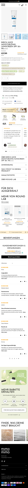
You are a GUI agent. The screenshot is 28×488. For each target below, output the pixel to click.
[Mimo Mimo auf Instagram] (2, 461)
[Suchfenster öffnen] (19, 4)
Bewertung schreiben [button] (14, 257)
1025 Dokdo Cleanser (19, 218)
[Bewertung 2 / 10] (8, 151)
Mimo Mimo (12, 476)
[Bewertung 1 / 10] (6, 151)
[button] (20, 281)
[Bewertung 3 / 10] (9, 151)
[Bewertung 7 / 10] (17, 151)
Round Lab (3, 50)
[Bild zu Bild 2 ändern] (11, 37)
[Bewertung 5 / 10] (13, 151)
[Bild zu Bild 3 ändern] (18, 37)
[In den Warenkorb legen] (11, 215)
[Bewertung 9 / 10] (20, 151)
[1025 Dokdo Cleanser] (19, 211)
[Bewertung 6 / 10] (15, 151)
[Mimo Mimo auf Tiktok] (5, 461)
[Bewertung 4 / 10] (11, 151)
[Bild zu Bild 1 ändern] (4, 37)
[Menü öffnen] (25, 4)
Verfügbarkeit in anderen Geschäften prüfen (13, 91)
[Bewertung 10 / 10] (22, 151)
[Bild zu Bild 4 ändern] (25, 37)
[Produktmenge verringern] (2, 78)
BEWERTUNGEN (11, 238)
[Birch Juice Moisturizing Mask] (7, 211)
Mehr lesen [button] (4, 278)
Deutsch (3, 474)
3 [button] (14, 358)
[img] (4, 267)
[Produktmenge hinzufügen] (7, 78)
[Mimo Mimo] (3, 5)
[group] (14, 138)
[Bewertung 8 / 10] (18, 151)
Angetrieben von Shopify (6, 478)
